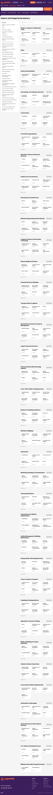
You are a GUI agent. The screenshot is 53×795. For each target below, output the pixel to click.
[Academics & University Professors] (36, 160)
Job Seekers (15, 2)
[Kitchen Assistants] (26, 209)
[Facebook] (2, 788)
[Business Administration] (26, 103)
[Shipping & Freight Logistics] (26, 435)
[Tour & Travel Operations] (36, 584)
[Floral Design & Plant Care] (26, 708)
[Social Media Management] (36, 648)
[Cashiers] (36, 40)
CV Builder (34, 786)
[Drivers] (47, 55)
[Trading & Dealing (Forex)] (26, 394)
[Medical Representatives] (47, 373)
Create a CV (39, 2)
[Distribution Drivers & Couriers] (36, 145)
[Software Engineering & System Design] (36, 245)
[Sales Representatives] (47, 34)
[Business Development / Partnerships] (36, 484)
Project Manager (25, 12)
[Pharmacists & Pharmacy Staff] (26, 373)
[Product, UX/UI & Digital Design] (36, 757)
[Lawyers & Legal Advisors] (26, 351)
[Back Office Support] (36, 442)
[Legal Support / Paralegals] (36, 351)
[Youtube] (9, 788)
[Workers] (26, 223)
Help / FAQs (45, 781)
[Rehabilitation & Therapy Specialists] (36, 526)
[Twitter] (11, 788)
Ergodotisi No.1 (46, 780)
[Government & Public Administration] (26, 689)
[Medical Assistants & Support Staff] (26, 188)
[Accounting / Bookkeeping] (36, 61)
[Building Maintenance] (36, 542)
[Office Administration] (26, 61)
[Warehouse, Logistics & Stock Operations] (26, 40)
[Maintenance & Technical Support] (47, 61)
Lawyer (19, 12)
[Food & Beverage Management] (36, 138)
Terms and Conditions (47, 786)
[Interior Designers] (26, 757)
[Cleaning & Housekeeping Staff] (47, 82)
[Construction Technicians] (26, 124)
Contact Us (45, 783)
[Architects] (36, 118)
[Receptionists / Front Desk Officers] (36, 76)
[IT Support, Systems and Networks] (26, 245)
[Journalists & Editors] (26, 654)
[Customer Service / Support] (36, 34)
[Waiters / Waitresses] (36, 202)
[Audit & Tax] (36, 97)
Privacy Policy (46, 785)
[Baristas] (36, 82)
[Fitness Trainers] (26, 272)
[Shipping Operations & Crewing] (47, 435)
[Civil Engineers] (26, 118)
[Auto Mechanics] (26, 456)
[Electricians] (36, 498)
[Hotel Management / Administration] (26, 76)
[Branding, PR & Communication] (36, 477)
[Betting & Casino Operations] (36, 605)
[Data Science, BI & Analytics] (47, 442)
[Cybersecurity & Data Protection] (36, 251)
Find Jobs (6, 5)
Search (48, 9)
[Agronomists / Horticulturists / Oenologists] (47, 632)
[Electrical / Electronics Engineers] (36, 124)
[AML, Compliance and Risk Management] (47, 293)
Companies (19, 5)
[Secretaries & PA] (26, 55)
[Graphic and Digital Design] (47, 484)
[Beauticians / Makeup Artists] (26, 266)
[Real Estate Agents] (26, 330)
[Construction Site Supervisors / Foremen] (47, 118)
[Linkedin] (4, 788)
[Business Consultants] (26, 421)
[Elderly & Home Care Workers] (47, 520)
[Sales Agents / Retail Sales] (26, 34)
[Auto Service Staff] (47, 456)
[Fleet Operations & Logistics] (47, 314)
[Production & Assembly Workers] (26, 230)
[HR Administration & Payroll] (26, 730)
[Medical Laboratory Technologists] (47, 181)
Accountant (3, 12)
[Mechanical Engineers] (47, 124)
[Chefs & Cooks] (47, 76)
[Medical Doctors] (47, 188)
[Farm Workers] (36, 632)
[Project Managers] (36, 769)
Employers (22, 2)
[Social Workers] (26, 520)
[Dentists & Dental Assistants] (36, 188)
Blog (23, 5)
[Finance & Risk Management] (47, 97)
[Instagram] (6, 788)
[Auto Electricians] (36, 463)
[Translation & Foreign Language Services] (47, 167)
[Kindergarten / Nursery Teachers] (47, 160)
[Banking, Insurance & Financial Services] (47, 103)
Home (2, 5)
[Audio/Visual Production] (47, 654)
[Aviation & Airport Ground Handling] (26, 669)
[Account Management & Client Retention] (36, 654)
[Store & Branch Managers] (36, 209)
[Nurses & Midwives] (26, 181)
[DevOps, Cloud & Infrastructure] (47, 394)
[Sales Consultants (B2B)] (26, 251)
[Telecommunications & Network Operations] (47, 505)
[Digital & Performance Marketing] (47, 400)
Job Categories (12, 5)
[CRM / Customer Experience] (47, 611)
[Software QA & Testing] (47, 245)
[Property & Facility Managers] (47, 336)
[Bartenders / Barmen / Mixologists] (47, 209)
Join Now (33, 2)
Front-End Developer (12, 12)
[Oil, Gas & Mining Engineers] (26, 769)
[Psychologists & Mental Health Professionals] (36, 520)
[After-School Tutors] (26, 167)
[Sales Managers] (47, 40)
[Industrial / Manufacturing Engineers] (36, 223)
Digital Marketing (33, 12)
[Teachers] (26, 160)
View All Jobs (49, 28)
